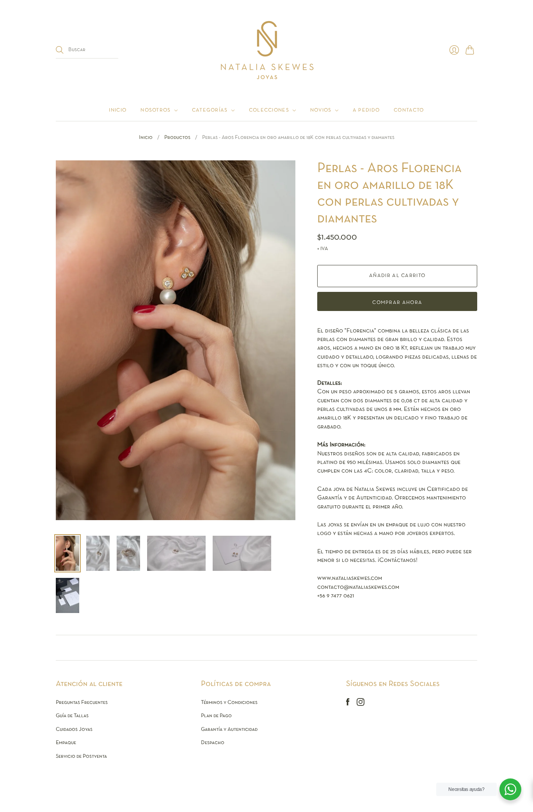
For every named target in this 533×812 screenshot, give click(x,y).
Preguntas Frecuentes (82, 702)
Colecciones (269, 110)
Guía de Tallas (72, 715)
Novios (321, 110)
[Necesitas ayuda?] (510, 789)
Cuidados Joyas (74, 729)
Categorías (210, 110)
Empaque (66, 742)
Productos (177, 137)
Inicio (117, 110)
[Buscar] (60, 50)
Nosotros (155, 110)
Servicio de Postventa (81, 756)
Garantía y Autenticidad (229, 729)
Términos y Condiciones (229, 702)
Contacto (409, 110)
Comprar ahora (397, 302)
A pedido (366, 110)
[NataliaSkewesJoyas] (266, 50)
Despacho (212, 742)
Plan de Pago (216, 715)
